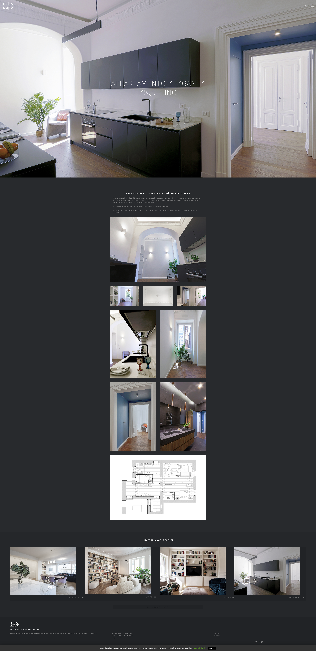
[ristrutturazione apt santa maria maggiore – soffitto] (158, 287)
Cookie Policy (217, 636)
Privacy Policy (217, 633)
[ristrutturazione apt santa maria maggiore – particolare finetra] (183, 311)
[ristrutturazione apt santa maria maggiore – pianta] (158, 456)
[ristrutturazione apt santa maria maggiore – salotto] (191, 287)
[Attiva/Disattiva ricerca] (306, 6)
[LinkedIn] (262, 642)
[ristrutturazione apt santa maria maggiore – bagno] (183, 383)
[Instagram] (256, 642)
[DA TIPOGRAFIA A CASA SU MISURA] (83, 571)
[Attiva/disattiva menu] (312, 6)
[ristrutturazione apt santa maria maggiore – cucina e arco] (158, 218)
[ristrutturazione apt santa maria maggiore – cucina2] (133, 311)
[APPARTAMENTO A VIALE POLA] (158, 570)
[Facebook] (259, 642)
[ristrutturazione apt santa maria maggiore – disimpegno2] (133, 383)
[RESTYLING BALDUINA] (233, 571)
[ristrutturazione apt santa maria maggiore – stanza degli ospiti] (124, 287)
